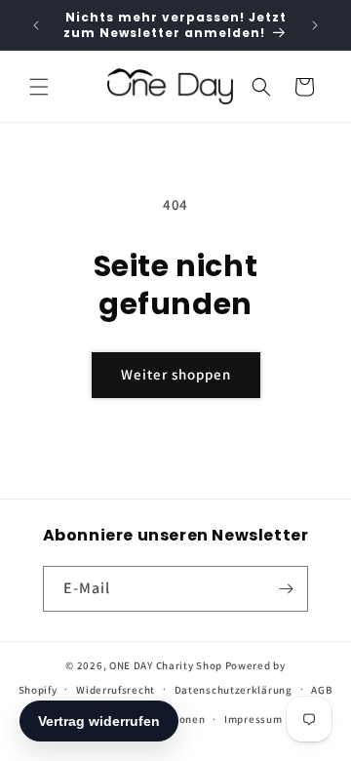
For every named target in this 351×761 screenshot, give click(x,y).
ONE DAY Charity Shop (165, 665)
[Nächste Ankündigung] (314, 25)
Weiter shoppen (176, 374)
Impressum (253, 719)
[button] (39, 86)
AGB (321, 690)
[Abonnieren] (285, 589)
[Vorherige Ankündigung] (36, 25)
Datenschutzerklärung (233, 690)
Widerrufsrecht (115, 690)
